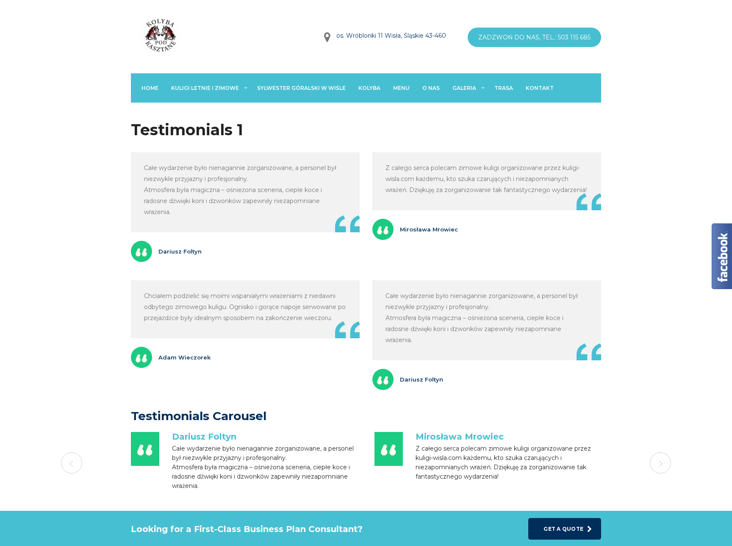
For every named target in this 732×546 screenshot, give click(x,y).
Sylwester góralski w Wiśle (301, 88)
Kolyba (369, 88)
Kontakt (540, 88)
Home (149, 88)
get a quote (563, 529)
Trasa (503, 88)
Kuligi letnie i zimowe (205, 88)
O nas (431, 88)
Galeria (464, 88)
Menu (401, 88)
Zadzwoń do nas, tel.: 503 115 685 (534, 37)
